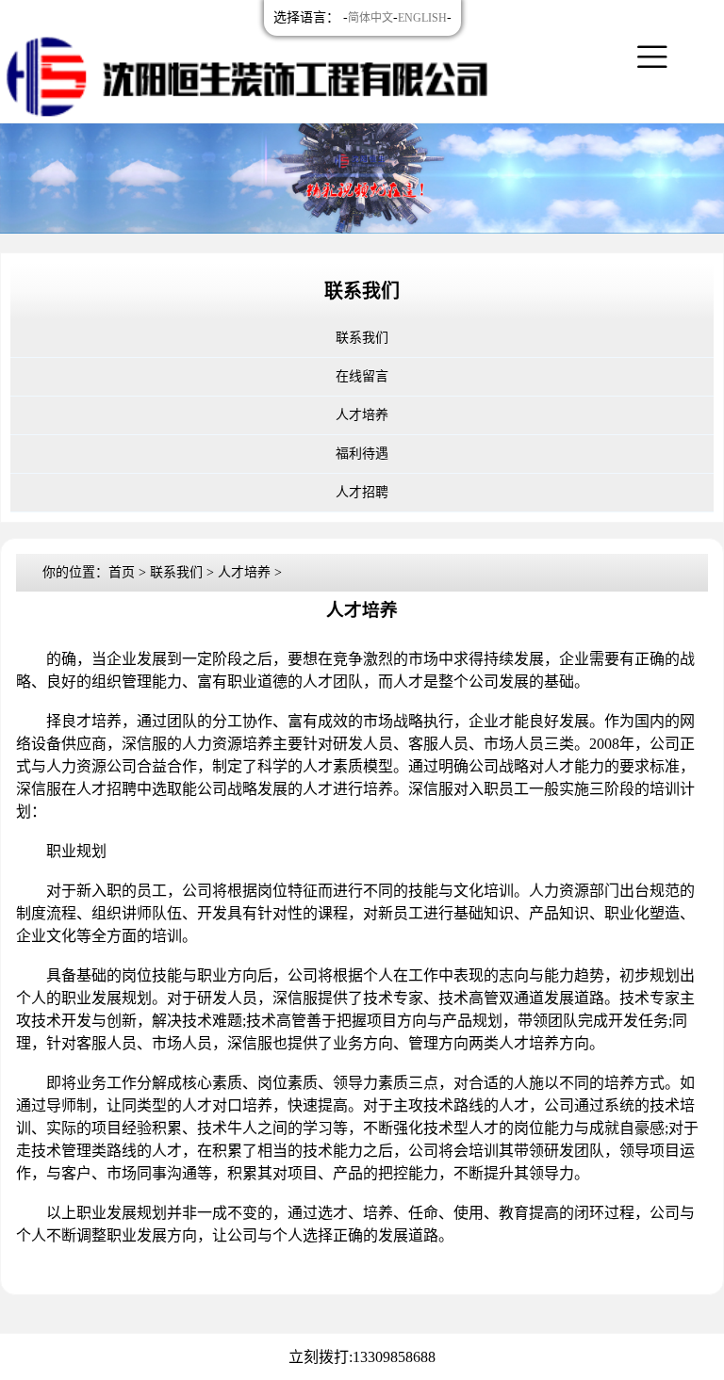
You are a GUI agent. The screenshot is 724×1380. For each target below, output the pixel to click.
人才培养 (362, 415)
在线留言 (362, 376)
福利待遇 (362, 453)
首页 (121, 572)
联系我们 (362, 338)
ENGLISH (422, 17)
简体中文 (370, 17)
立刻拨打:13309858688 (362, 1357)
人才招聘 (362, 492)
